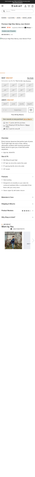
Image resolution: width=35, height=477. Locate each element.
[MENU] (2, 6)
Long (13, 104)
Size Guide (30, 78)
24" (5, 85)
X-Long (22, 104)
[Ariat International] (17, 6)
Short (5, 104)
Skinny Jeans (27, 17)
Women (3, 17)
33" (13, 95)
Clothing (11, 17)
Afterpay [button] (27, 27)
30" (22, 90)
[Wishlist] (29, 6)
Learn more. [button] (31, 27)
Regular (30, 104)
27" (30, 85)
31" (30, 90)
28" (5, 90)
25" (13, 85)
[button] (33, 6)
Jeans (19, 17)
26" (22, 85)
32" (5, 95)
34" (22, 95)
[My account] (25, 6)
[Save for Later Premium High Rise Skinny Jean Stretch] (31, 110)
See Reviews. (27, 81)
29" (13, 90)
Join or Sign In (27, 119)
